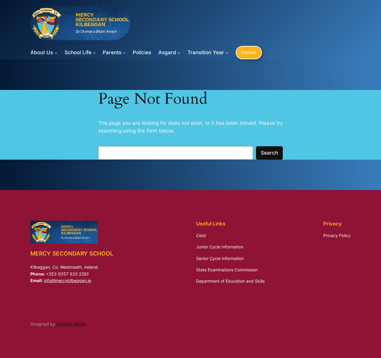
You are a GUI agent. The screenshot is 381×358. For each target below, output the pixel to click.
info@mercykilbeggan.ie (67, 280)
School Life (78, 52)
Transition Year (206, 52)
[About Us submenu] (55, 52)
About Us (41, 52)
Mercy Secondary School (71, 253)
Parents (112, 52)
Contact (249, 52)
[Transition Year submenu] (227, 52)
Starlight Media (71, 323)
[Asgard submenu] (178, 52)
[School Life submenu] (94, 52)
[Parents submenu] (124, 52)
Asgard (167, 52)
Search (269, 153)
